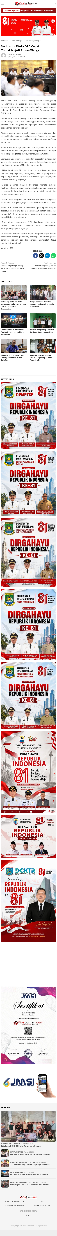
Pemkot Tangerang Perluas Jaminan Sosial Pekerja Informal (43, 266)
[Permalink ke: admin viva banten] (3, 55)
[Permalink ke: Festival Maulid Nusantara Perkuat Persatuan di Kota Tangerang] (14, 320)
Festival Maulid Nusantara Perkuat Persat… (30, 1174)
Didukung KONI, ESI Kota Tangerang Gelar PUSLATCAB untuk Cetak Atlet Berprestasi (13, 305)
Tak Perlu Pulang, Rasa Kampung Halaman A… (30, 1164)
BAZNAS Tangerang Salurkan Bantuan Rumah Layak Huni (42, 330)
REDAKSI (41, 1202)
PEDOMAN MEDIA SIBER (14, 1206)
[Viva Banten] (28, 3)
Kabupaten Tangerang (18, 1162)
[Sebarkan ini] (35, 255)
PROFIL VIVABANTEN (42, 1206)
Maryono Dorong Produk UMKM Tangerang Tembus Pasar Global (41, 357)
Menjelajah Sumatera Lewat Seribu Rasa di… (30, 1184)
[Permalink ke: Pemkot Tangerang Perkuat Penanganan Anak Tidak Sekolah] (14, 346)
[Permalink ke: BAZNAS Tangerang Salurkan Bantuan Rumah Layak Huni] (43, 320)
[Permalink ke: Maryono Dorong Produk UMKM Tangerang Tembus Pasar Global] (43, 346)
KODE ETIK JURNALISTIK (14, 1202)
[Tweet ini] (41, 255)
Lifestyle (31, 1162)
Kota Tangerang (7, 1144)
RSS (29, 1215)
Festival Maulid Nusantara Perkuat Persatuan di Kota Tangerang (12, 332)
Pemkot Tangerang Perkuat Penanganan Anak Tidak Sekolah (13, 357)
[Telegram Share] (47, 255)
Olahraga (18, 1144)
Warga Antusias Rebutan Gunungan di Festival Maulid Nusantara (42, 304)
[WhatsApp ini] (53, 255)
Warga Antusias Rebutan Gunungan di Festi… (30, 1154)
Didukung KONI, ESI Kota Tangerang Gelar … (21, 1146)
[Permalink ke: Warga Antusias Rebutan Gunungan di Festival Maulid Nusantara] (43, 292)
